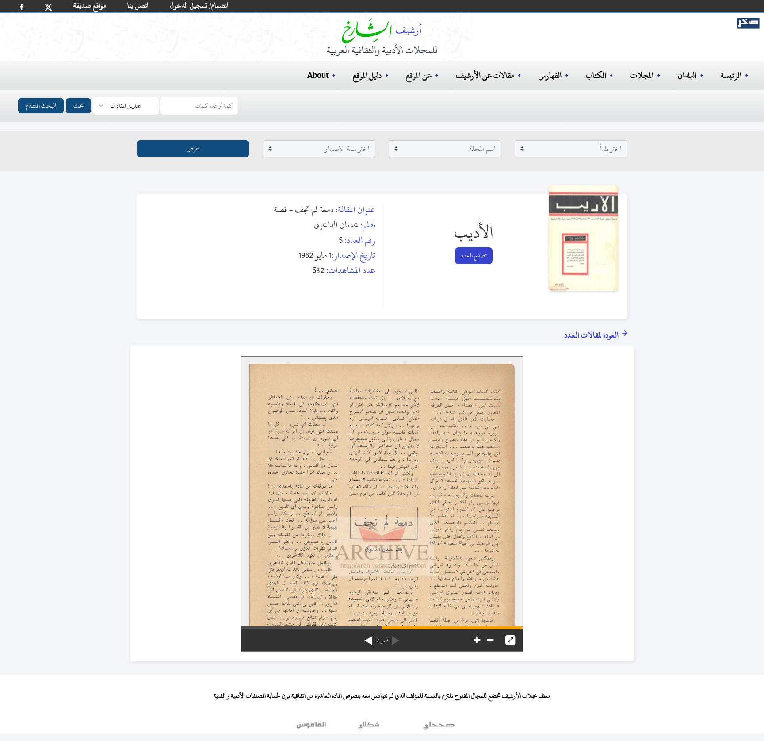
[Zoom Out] (490, 640)
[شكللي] (368, 727)
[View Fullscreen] (510, 640)
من (382, 641)
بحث (78, 105)
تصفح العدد (474, 255)
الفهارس (550, 75)
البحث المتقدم (41, 105)
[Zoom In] (477, 640)
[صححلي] (439, 727)
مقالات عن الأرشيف (485, 75)
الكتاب (596, 75)
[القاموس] (312, 727)
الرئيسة (731, 75)
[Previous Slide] (396, 637)
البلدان (687, 75)
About (318, 75)
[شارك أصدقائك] (21, 7)
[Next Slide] (368, 637)
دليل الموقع (367, 75)
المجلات (641, 75)
